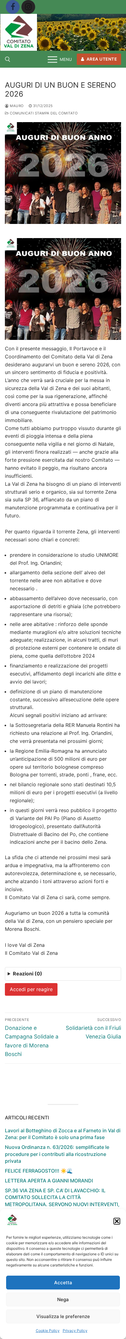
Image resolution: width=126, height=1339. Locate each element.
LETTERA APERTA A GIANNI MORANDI (49, 1181)
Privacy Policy (75, 1330)
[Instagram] (28, 7)
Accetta (63, 1282)
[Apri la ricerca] (7, 59)
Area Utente (101, 59)
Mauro (16, 106)
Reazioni (27, 973)
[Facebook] (13, 7)
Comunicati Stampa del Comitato (43, 113)
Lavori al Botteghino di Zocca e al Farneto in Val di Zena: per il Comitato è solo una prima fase (62, 1133)
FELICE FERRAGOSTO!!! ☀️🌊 (39, 1171)
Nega (63, 1299)
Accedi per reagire (31, 989)
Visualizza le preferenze (63, 1316)
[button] (117, 1221)
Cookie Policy (48, 1330)
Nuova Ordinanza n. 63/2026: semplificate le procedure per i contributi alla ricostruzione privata (57, 1154)
